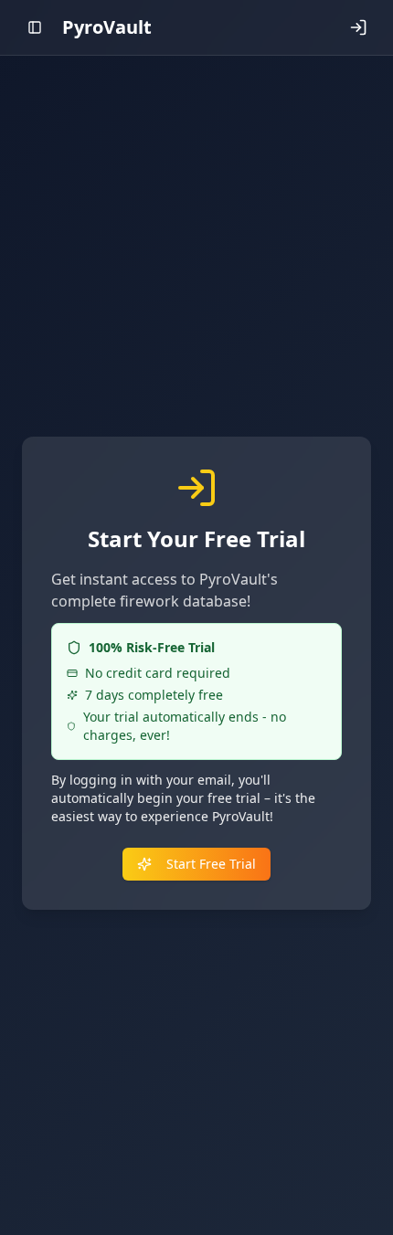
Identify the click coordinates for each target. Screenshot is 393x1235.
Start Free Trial (211, 863)
